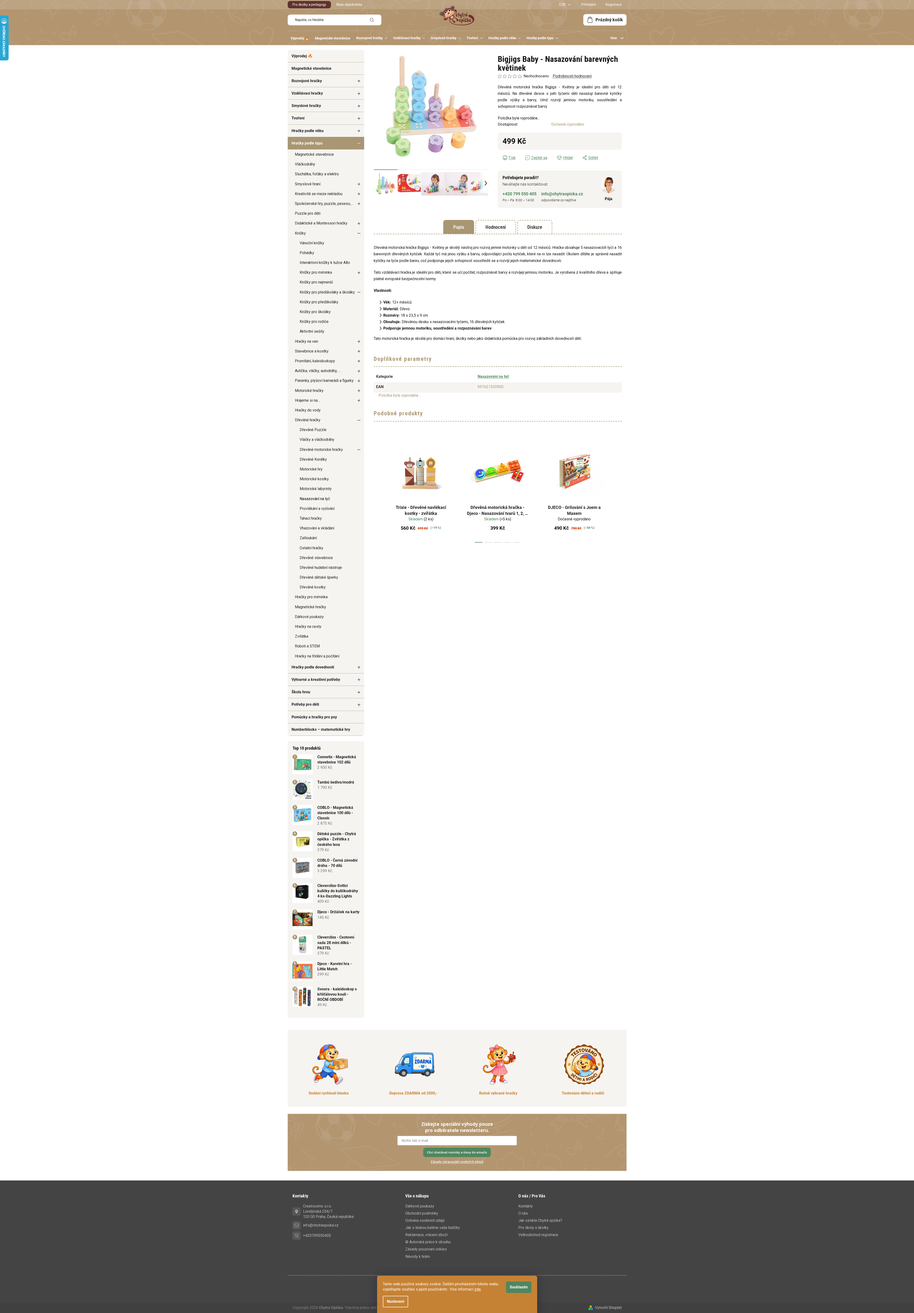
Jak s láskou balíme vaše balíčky (432, 1227)
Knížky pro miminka (316, 272)
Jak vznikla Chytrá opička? (540, 1220)
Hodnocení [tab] (496, 227)
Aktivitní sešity (312, 331)
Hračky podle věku (308, 130)
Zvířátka (301, 636)
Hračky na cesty (308, 626)
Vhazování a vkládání (317, 528)
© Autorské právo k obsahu (428, 1242)
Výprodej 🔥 (302, 56)
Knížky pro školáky (315, 312)
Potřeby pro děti (305, 704)
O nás (523, 1213)
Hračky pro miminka (311, 597)
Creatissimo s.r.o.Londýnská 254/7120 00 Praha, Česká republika (328, 1211)
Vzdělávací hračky (307, 93)
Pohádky (307, 253)
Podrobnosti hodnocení (572, 76)
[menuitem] (300, 38)
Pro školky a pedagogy (309, 4)
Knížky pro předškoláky (319, 302)
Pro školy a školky (533, 1227)
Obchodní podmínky (421, 1213)
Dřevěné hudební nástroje (321, 567)
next (618, 490)
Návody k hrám (417, 1256)
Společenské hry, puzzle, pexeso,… (324, 203)
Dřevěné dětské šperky (319, 577)
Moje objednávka (349, 4)
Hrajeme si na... (307, 400)
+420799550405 (317, 1235)
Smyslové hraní (307, 184)
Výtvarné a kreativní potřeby (316, 679)
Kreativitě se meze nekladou (318, 194)
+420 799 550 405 (519, 193)
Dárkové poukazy (309, 616)
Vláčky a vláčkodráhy (317, 439)
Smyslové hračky (306, 105)
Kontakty (525, 1206)
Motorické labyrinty (316, 488)
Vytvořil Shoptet (608, 1307)
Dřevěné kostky (313, 587)
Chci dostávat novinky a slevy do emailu (457, 1152)
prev (377, 490)
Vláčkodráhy (305, 164)
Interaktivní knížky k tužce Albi (325, 262)
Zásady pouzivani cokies (426, 1249)
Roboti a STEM (307, 646)
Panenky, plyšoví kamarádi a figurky (324, 380)
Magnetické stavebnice (311, 68)
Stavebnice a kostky (312, 351)
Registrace (614, 4)
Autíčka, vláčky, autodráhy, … (318, 370)
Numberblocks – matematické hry (321, 729)
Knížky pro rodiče (314, 321)
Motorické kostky (314, 479)
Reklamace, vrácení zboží (426, 1235)
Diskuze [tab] (534, 227)
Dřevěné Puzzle (313, 429)
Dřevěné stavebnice (316, 557)
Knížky (300, 233)
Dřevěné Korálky (313, 459)
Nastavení (395, 1301)
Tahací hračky (311, 518)
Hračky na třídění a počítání (317, 656)
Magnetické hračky (310, 607)
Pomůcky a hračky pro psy (314, 717)
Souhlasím (519, 1287)
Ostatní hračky (311, 548)
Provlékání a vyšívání (317, 508)
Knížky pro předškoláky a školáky (327, 292)
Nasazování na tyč (315, 498)
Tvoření (298, 118)
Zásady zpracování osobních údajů (457, 1161)
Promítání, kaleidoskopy (315, 361)
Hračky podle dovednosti (313, 667)
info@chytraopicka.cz (562, 193)
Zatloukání (308, 538)
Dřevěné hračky (307, 420)
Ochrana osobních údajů (425, 1220)
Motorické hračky (309, 390)
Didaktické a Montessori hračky (321, 223)
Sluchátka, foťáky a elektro (317, 174)
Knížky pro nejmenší (316, 282)
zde (477, 1289)
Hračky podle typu (307, 143)
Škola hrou (301, 692)
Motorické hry (311, 469)
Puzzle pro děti (307, 213)
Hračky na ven (306, 341)
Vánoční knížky (312, 243)
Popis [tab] (458, 227)
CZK (562, 4)
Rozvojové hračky (307, 81)
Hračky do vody (308, 410)
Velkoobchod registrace (538, 1235)
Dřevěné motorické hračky (321, 449)
